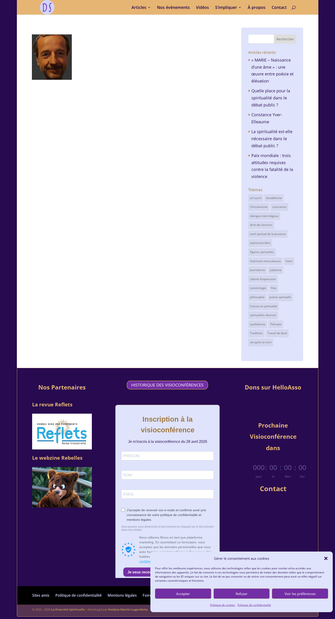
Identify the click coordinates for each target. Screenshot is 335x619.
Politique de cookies (222, 605)
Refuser (241, 593)
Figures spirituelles (262, 252)
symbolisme (257, 324)
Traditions (256, 333)
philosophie (257, 297)
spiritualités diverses (263, 315)
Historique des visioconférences (167, 385)
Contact (279, 8)
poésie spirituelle (280, 297)
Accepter (183, 593)
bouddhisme (274, 198)
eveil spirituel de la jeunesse (268, 234)
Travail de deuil (277, 333)
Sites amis (40, 595)
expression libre (260, 243)
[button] (326, 558)
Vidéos (202, 8)
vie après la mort (260, 342)
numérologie (258, 288)
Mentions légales (122, 595)
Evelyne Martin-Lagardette (128, 609)
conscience (279, 207)
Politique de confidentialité (254, 605)
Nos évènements (173, 8)
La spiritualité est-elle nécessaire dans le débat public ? (271, 138)
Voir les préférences (300, 593)
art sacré (255, 198)
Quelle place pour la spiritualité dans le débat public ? (270, 97)
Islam (289, 261)
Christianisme (259, 207)
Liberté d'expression (263, 279)
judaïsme (275, 270)
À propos (256, 8)
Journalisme (257, 270)
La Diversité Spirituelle (68, 609)
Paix (273, 288)
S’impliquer (226, 8)
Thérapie (275, 324)
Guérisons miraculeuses (265, 261)
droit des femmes (261, 225)
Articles (138, 8)
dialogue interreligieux (264, 216)
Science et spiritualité (263, 306)
